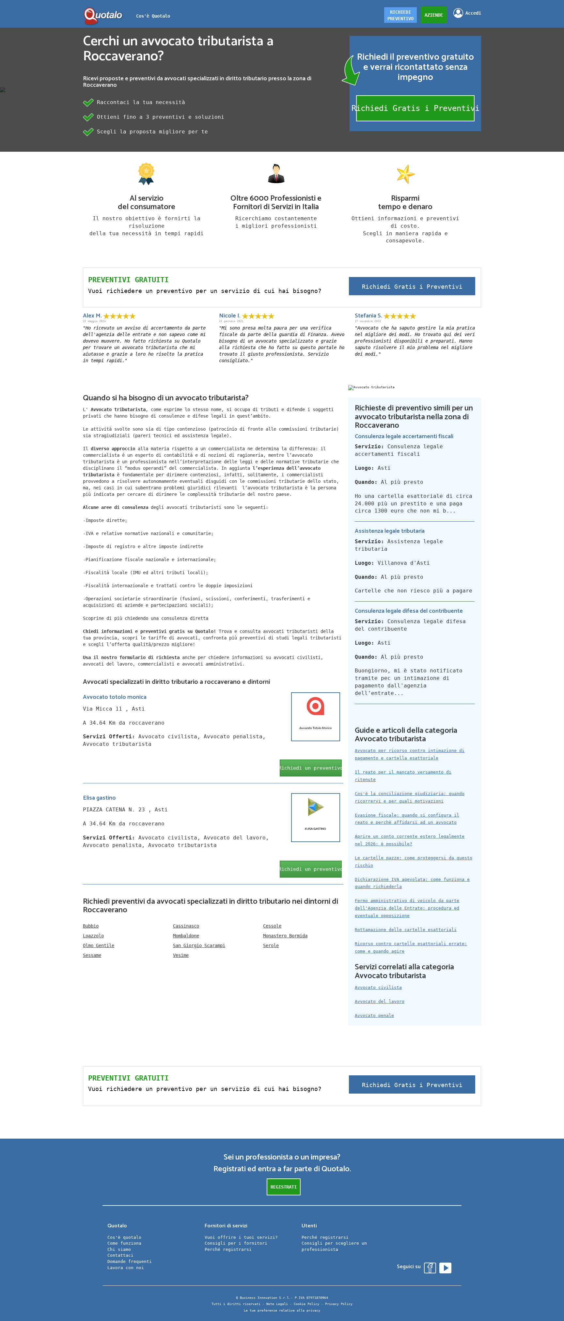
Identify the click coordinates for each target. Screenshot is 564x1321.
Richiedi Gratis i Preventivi (415, 108)
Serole (271, 945)
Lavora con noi (125, 1267)
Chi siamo (119, 1249)
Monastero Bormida (285, 935)
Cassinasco (186, 926)
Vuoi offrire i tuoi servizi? (241, 1237)
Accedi (473, 13)
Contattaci (120, 1255)
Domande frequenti (129, 1261)
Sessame (92, 955)
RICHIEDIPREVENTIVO (400, 15)
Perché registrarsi (228, 1249)
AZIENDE (434, 15)
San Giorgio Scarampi (199, 945)
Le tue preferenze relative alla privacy (282, 1310)
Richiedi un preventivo (311, 768)
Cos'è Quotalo (153, 16)
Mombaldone (186, 935)
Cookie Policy (306, 1304)
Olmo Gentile (98, 945)
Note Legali (277, 1304)
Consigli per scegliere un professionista (334, 1246)
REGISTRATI (284, 1187)
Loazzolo (93, 935)
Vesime (181, 955)
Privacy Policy (338, 1304)
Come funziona (124, 1243)
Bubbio (91, 926)
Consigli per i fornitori (236, 1243)
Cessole (272, 926)
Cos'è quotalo (124, 1237)
